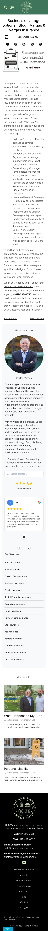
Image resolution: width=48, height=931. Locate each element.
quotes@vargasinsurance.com (20, 857)
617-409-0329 (27, 839)
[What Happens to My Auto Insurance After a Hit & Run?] (24, 698)
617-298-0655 (26, 833)
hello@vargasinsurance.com (19, 848)
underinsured (34, 208)
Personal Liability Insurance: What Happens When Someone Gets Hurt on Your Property (23, 769)
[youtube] (24, 863)
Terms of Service (31, 926)
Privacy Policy (16, 926)
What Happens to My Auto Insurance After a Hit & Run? (23, 716)
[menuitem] (24, 562)
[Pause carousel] (24, 537)
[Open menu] (42, 7)
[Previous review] (19, 548)
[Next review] (29, 548)
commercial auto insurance (18, 286)
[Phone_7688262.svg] (5, 8)
